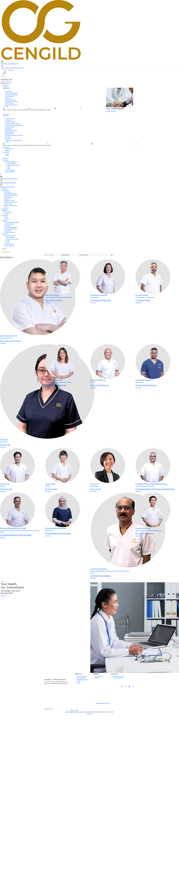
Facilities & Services (9, 200)
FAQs (5, 207)
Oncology (7, 137)
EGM (9, 168)
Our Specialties (81, 678)
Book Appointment (111, 111)
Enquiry (7, 155)
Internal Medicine (10, 132)
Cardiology (8, 120)
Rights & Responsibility (10, 193)
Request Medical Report (10, 205)
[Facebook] (3, 108)
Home (4, 248)
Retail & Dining (8, 203)
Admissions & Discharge (10, 195)
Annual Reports (12, 163)
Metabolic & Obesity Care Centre (14, 135)
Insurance (7, 198)
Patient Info (6, 87)
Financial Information (11, 161)
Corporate (6, 160)
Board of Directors (10, 170)
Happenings (6, 147)
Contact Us (6, 152)
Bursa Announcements (14, 165)
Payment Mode (8, 197)
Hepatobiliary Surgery (11, 130)
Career (7, 154)
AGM (9, 166)
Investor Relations (10, 171)
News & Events (9, 149)
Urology (7, 142)
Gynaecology (8, 128)
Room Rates (7, 192)
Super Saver (7, 230)
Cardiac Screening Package (11, 222)
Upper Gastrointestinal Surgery (13, 140)
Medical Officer (9, 133)
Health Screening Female (11, 227)
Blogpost (7, 150)
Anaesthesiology (9, 118)
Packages (5, 158)
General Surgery (9, 127)
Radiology (8, 138)
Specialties (6, 114)
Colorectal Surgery (10, 122)
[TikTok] (81, 108)
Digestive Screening (9, 232)
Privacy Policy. (89, 713)
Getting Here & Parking (10, 202)
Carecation (7, 225)
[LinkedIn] (55, 108)
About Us (5, 85)
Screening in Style (9, 224)
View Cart (7, 83)
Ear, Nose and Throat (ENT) (12, 123)
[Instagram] (29, 108)
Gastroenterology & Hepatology (13, 125)
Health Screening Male (10, 229)
